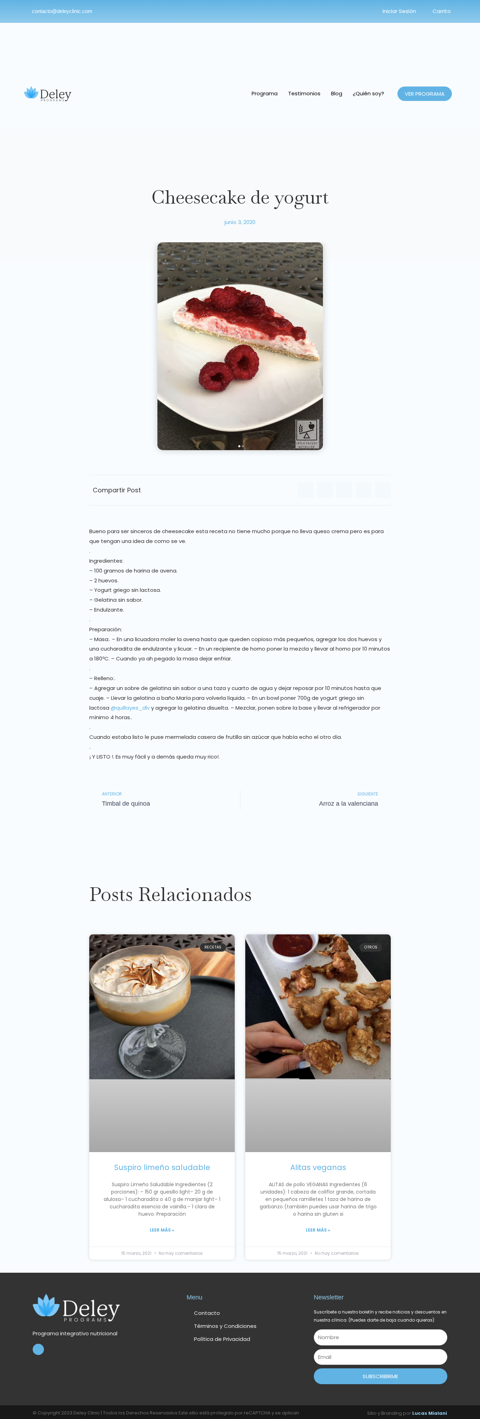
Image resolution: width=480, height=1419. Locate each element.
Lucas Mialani (429, 1413)
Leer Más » (162, 1230)
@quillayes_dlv (130, 707)
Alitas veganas (318, 1167)
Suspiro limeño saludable (162, 1167)
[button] (305, 490)
